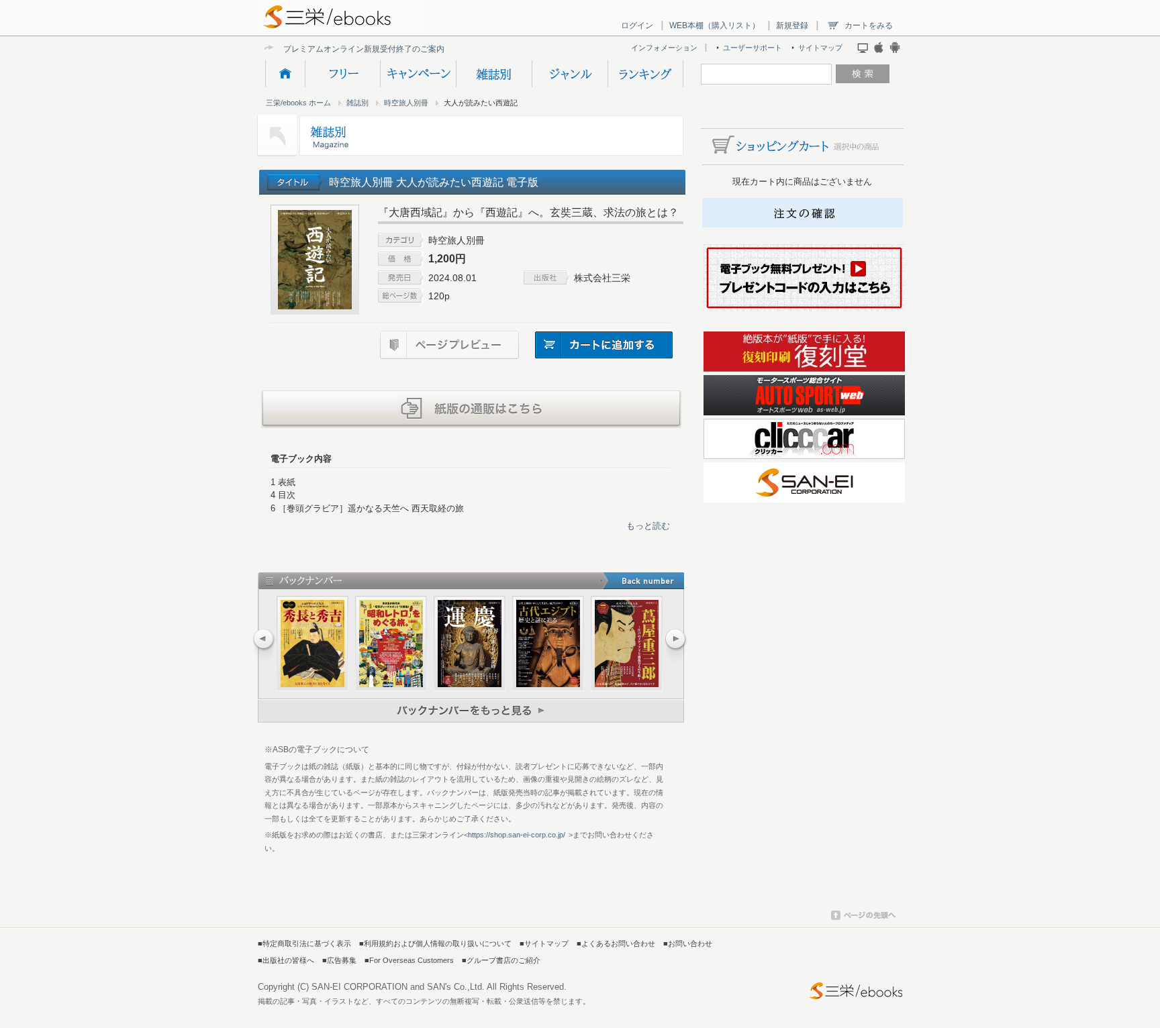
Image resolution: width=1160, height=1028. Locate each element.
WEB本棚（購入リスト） (714, 25)
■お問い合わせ (687, 943)
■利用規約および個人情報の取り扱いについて (435, 943)
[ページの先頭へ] (863, 917)
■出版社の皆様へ (286, 960)
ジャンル (570, 73)
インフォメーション (664, 48)
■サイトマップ (544, 943)
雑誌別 (494, 73)
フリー (342, 73)
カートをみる (868, 25)
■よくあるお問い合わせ (616, 943)
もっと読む (648, 526)
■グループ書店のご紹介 (501, 960)
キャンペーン (418, 73)
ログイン (637, 25)
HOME (285, 73)
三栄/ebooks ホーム (298, 103)
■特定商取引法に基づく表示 (304, 943)
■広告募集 (339, 960)
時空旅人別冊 (406, 103)
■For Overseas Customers (409, 960)
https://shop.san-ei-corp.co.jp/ (516, 835)
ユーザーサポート (752, 48)
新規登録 (792, 25)
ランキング (645, 73)
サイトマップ (820, 48)
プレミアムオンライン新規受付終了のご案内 (363, 48)
